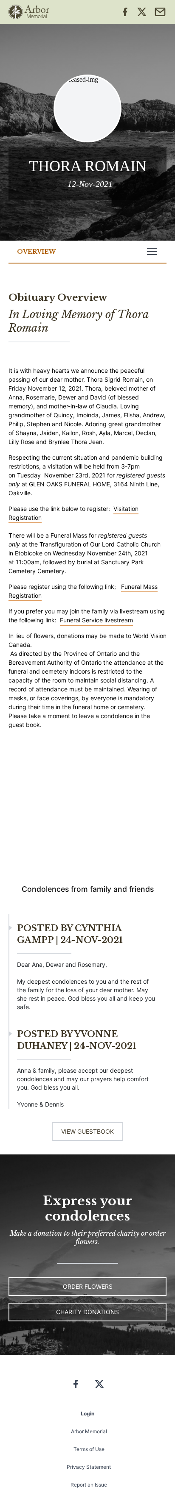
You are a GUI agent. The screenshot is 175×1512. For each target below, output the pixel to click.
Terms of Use (88, 1449)
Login (87, 1413)
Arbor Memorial (89, 1431)
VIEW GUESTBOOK (87, 1131)
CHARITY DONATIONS (87, 1311)
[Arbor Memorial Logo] (28, 12)
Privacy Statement (89, 1467)
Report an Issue (89, 1484)
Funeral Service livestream (96, 620)
